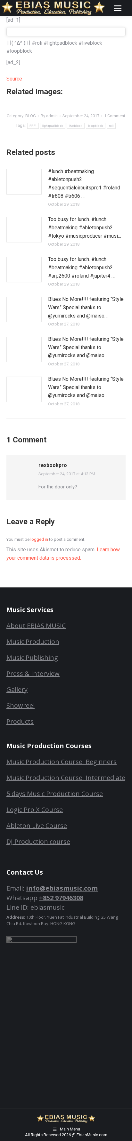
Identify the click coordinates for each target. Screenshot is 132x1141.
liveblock (75, 125)
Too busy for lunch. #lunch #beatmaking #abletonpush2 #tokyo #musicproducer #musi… (84, 227)
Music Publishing (32, 657)
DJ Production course (38, 841)
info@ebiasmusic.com (62, 888)
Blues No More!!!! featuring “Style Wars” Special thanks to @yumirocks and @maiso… (86, 307)
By (49, 115)
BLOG (30, 115)
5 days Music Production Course (54, 793)
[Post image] (24, 182)
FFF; (33, 125)
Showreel (20, 705)
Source (14, 79)
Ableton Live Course (36, 825)
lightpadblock (52, 125)
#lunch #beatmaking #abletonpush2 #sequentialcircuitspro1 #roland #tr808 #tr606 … (84, 183)
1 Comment (114, 115)
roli (111, 125)
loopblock (95, 125)
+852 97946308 (61, 897)
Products (20, 721)
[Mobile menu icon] (118, 8)
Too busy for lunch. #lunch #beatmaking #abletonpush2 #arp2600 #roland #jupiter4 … (81, 267)
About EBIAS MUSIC (36, 625)
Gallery (17, 689)
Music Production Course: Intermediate (65, 777)
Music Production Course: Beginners (61, 761)
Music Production (32, 641)
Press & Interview (33, 673)
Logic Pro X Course (34, 809)
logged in (39, 539)
